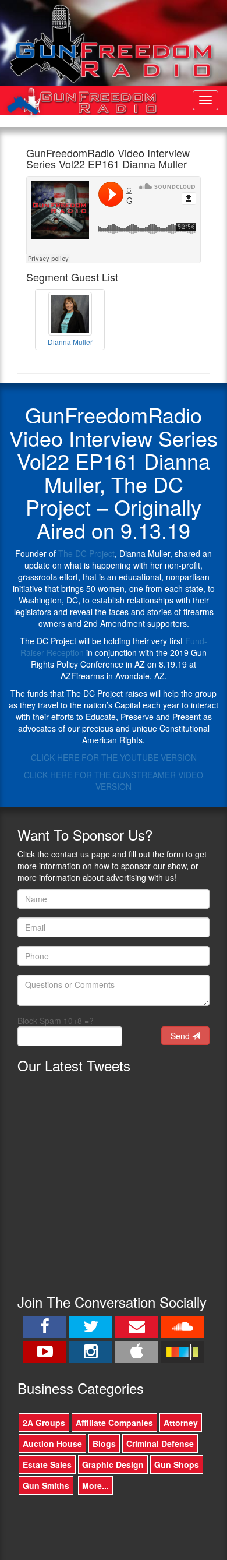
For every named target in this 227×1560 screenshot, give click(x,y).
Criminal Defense (160, 1443)
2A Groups (44, 1422)
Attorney (181, 1422)
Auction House (52, 1443)
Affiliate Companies (114, 1422)
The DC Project (86, 553)
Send (181, 1036)
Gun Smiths (46, 1485)
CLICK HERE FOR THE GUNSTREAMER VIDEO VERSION (113, 780)
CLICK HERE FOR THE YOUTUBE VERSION (114, 757)
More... (95, 1485)
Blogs (104, 1443)
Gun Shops (176, 1464)
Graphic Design (113, 1464)
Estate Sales (47, 1464)
